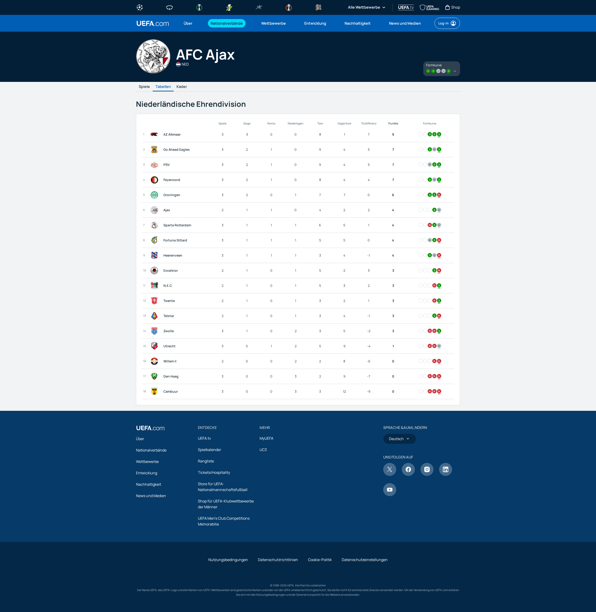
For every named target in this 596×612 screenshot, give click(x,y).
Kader (181, 87)
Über (140, 438)
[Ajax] (155, 210)
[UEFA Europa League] (288, 7)
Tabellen (163, 87)
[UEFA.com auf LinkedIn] (445, 474)
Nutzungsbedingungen (228, 559)
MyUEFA (266, 438)
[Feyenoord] (155, 180)
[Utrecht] (155, 346)
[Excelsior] (155, 270)
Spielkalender (209, 449)
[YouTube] (389, 494)
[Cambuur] (155, 391)
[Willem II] (155, 361)
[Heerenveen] (155, 255)
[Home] (150, 428)
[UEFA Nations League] (318, 7)
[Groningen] (155, 195)
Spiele (144, 87)
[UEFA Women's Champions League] (169, 7)
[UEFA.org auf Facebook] (408, 474)
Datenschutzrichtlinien (278, 559)
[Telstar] (155, 316)
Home (152, 23)
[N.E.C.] (155, 285)
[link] (188, 23)
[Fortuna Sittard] (155, 240)
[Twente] (155, 300)
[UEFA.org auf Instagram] (426, 474)
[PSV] (155, 164)
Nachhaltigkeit (148, 484)
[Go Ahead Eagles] (155, 149)
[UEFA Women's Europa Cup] (229, 7)
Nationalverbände (151, 450)
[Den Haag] (155, 376)
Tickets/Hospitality (214, 472)
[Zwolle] (155, 331)
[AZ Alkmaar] (155, 134)
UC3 (263, 449)
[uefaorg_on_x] (389, 474)
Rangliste (206, 461)
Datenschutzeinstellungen (365, 559)
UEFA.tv (204, 438)
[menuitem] (191, 23)
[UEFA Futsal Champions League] (259, 7)
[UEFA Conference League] (199, 7)
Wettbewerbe (147, 461)
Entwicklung (146, 472)
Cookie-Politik (320, 559)
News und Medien (151, 495)
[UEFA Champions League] (139, 7)
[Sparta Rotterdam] (155, 225)
